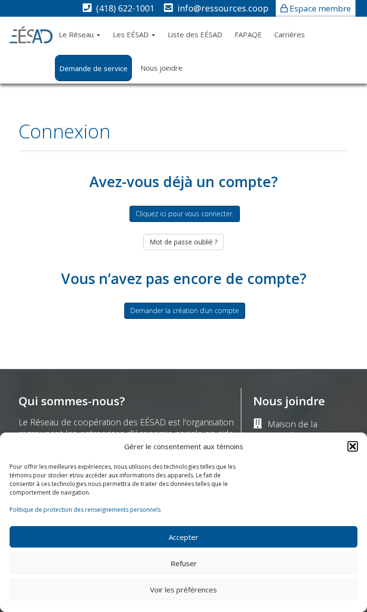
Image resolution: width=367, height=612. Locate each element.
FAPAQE (248, 34)
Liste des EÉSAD (195, 34)
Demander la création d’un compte (184, 310)
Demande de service (93, 68)
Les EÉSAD (132, 34)
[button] (352, 446)
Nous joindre (161, 68)
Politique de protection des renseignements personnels (85, 510)
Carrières (289, 34)
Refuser (184, 563)
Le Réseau (77, 34)
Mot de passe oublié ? (183, 241)
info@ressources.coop (223, 8)
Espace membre (320, 8)
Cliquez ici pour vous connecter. (185, 213)
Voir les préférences (183, 589)
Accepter (183, 537)
